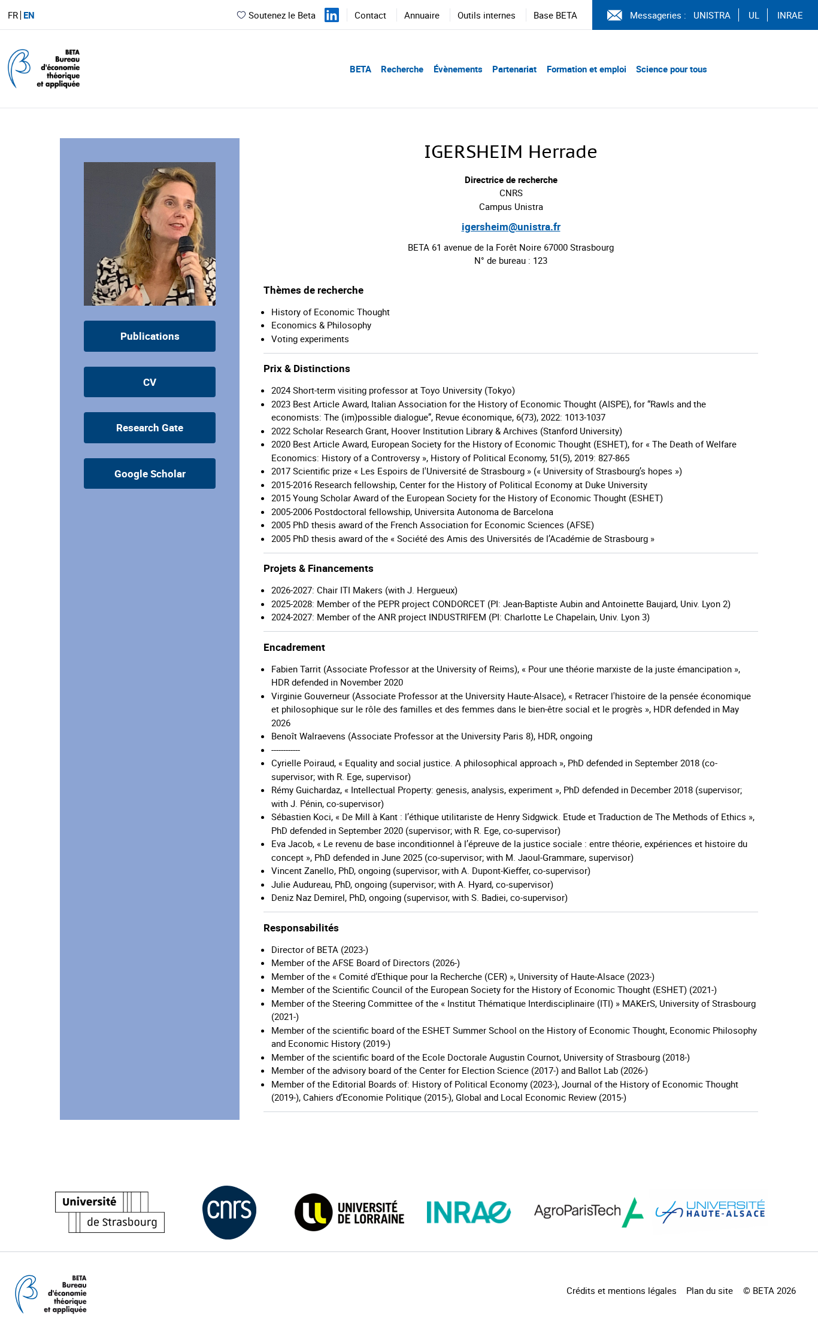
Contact (370, 15)
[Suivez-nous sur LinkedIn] (332, 15)
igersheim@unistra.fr (511, 226)
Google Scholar (150, 473)
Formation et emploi (586, 69)
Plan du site (709, 1290)
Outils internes (487, 15)
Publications (150, 336)
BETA (360, 69)
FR (13, 15)
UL (754, 15)
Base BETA (555, 15)
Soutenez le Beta (282, 15)
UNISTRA (712, 15)
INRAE (790, 15)
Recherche (402, 69)
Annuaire (422, 15)
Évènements (458, 69)
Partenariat (514, 69)
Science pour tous (671, 69)
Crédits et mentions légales (621, 1290)
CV (149, 382)
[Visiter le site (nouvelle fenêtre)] (110, 1212)
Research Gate (149, 427)
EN (29, 15)
